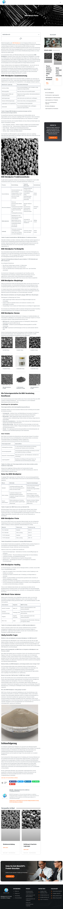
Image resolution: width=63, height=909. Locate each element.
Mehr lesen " (5, 847)
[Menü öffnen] (60, 2)
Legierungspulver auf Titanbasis (51, 100)
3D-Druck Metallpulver (49, 92)
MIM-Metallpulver (16, 43)
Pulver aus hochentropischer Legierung (51, 103)
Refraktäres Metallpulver (50, 106)
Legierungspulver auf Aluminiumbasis (52, 97)
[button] (38, 34)
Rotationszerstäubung (9, 844)
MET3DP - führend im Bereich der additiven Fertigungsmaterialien (19, 790)
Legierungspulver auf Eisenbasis (51, 108)
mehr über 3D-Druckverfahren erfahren (9, 777)
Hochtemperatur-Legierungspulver (52, 95)
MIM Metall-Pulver (7, 594)
